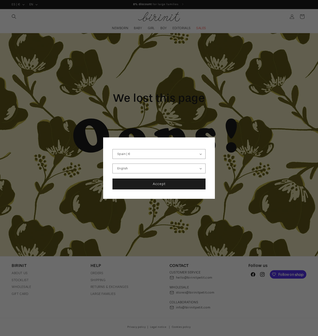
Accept (159, 184)
